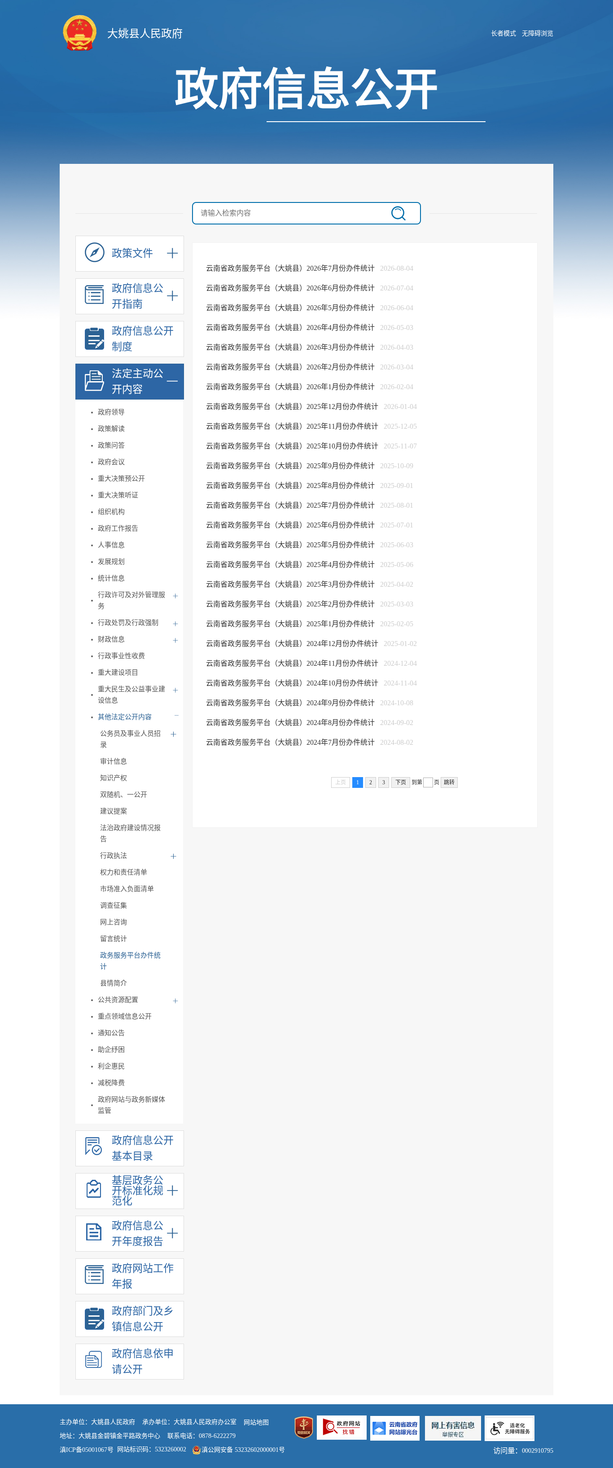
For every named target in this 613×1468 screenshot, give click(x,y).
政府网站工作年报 (143, 1276)
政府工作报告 (118, 528)
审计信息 (113, 761)
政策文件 (132, 253)
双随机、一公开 (123, 794)
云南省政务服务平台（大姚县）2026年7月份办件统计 (291, 268)
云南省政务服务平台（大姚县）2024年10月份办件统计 (293, 683)
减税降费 (111, 1082)
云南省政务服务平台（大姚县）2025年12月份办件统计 (293, 406)
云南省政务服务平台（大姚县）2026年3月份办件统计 (291, 347)
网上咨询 (113, 922)
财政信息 (111, 639)
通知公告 (111, 1033)
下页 (400, 782)
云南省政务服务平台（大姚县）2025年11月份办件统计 (293, 426)
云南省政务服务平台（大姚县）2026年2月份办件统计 (291, 367)
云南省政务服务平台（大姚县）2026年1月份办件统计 (291, 387)
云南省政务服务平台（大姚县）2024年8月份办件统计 (291, 722)
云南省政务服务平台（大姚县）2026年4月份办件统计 (291, 327)
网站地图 (256, 1422)
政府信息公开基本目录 (143, 1148)
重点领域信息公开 (125, 1016)
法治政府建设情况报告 (130, 833)
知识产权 (113, 778)
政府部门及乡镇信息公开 (143, 1318)
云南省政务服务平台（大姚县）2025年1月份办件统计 (291, 624)
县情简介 (113, 983)
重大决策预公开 (121, 478)
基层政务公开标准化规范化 (137, 1191)
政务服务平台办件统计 (130, 961)
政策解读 (111, 428)
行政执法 (113, 855)
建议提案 (113, 811)
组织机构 (111, 511)
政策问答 (111, 445)
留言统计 (113, 938)
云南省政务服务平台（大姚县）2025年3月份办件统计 (291, 584)
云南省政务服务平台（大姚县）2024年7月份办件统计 (291, 742)
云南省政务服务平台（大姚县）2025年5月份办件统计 (291, 545)
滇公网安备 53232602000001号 (243, 1449)
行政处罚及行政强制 (128, 622)
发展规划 (111, 561)
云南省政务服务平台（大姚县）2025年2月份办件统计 (291, 604)
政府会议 (111, 462)
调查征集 (113, 905)
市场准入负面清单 (127, 888)
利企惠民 (111, 1066)
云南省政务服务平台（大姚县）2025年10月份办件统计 (293, 446)
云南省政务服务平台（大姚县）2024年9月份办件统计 (291, 703)
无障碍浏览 (537, 33)
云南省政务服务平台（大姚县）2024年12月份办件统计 (293, 643)
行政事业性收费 (121, 655)
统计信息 (111, 578)
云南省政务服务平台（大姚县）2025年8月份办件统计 (291, 485)
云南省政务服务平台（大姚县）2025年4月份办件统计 (291, 564)
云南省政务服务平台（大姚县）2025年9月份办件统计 (291, 466)
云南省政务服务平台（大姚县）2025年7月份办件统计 (291, 505)
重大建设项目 (118, 672)
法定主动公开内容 (137, 381)
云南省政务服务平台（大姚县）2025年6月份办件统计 (291, 525)
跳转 (449, 782)
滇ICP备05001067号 (87, 1449)
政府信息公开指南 (137, 296)
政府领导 (111, 412)
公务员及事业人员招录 (130, 739)
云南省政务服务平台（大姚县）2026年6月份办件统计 (291, 288)
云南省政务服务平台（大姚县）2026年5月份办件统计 (291, 308)
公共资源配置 (118, 999)
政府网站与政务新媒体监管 (131, 1105)
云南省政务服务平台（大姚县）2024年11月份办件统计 (293, 663)
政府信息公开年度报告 (137, 1233)
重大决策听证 (118, 495)
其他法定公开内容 (125, 717)
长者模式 (503, 33)
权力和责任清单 (123, 872)
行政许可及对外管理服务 (131, 600)
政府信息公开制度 (143, 338)
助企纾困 (111, 1049)
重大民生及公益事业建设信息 (131, 695)
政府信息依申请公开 (143, 1361)
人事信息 (111, 545)
